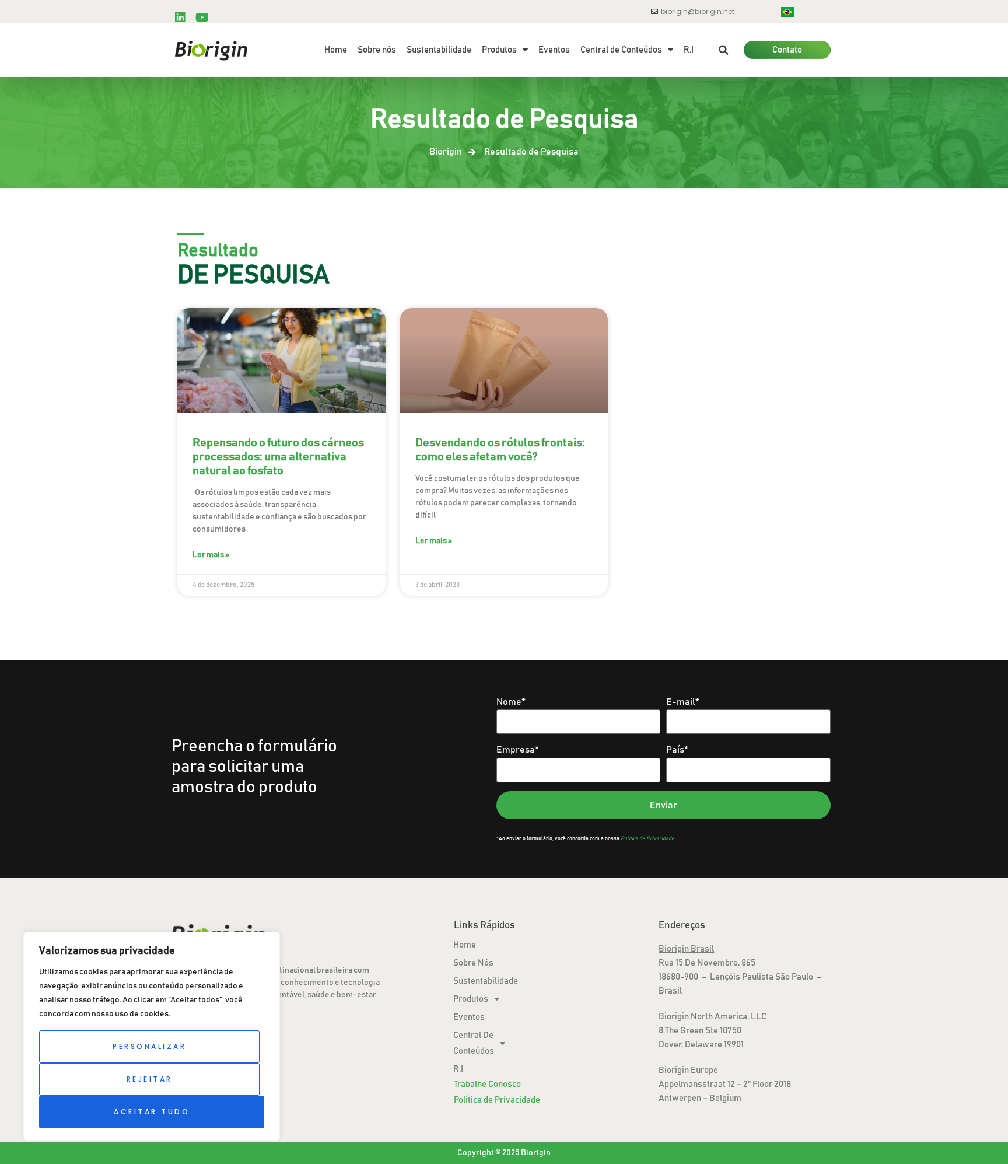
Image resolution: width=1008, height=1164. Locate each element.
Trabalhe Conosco (487, 1084)
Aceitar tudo (152, 1112)
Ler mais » (210, 555)
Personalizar (149, 1046)
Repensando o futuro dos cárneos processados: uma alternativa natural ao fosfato (278, 457)
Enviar (663, 805)
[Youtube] (202, 17)
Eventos (554, 50)
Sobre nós (377, 50)
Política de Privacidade (497, 1100)
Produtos (499, 50)
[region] (151, 1036)
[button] (723, 50)
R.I (689, 50)
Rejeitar (150, 1079)
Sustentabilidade (439, 50)
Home (335, 50)
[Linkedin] (180, 17)
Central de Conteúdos (621, 50)
